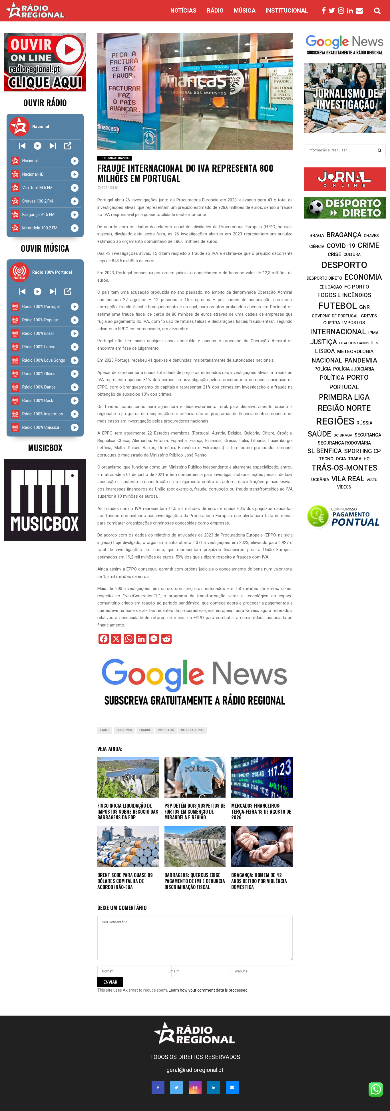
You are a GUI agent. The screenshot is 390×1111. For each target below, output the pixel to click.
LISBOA (325, 351)
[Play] (37, 146)
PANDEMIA (360, 360)
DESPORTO (344, 265)
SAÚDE (319, 434)
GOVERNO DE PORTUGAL (335, 316)
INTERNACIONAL (192, 730)
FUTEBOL (338, 306)
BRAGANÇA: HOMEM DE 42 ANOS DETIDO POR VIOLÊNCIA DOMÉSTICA (259, 881)
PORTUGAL (344, 387)
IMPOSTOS (166, 730)
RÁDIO (215, 10)
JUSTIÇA (323, 342)
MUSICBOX (45, 447)
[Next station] (22, 146)
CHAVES (371, 235)
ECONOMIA (124, 730)
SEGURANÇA (368, 435)
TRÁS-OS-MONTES (344, 468)
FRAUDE (145, 730)
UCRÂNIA (320, 479)
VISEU (372, 480)
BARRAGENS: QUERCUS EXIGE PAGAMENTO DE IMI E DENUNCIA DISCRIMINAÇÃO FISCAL (194, 881)
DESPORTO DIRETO (324, 278)
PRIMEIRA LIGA (344, 397)
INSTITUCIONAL (287, 10)
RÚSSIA (364, 423)
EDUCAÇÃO (330, 287)
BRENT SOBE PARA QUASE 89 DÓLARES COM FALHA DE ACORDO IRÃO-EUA (125, 881)
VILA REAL (347, 479)
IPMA (373, 332)
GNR (364, 307)
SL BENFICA (324, 451)
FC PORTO (356, 287)
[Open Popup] (68, 146)
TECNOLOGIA (332, 458)
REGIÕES (335, 421)
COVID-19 (341, 246)
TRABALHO (358, 459)
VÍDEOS (344, 487)
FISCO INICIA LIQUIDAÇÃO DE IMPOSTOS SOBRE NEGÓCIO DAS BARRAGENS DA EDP (127, 811)
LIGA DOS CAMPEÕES (358, 343)
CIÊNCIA (316, 246)
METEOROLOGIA (355, 351)
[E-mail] (361, 10)
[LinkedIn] (351, 10)
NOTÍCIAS (183, 10)
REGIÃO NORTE (344, 408)
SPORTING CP (362, 451)
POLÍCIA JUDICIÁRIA (353, 369)
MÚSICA (245, 10)
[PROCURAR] (379, 150)
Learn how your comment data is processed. (208, 990)
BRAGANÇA (343, 235)
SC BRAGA (342, 435)
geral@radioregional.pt (195, 1069)
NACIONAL (326, 360)
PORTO (358, 377)
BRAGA (316, 235)
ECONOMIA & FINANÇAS (114, 158)
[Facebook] (325, 10)
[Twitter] (333, 10)
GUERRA (331, 322)
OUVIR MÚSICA (45, 248)
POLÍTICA (332, 378)
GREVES (369, 316)
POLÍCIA (322, 369)
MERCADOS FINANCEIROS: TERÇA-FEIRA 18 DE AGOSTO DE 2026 (261, 811)
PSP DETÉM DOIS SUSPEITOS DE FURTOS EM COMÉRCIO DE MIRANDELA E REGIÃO (195, 811)
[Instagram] (342, 10)
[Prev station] (52, 146)
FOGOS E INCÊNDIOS (344, 295)
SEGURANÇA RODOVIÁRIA (344, 443)
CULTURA (352, 254)
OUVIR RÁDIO (45, 102)
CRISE (334, 254)
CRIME (104, 730)
